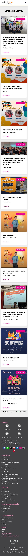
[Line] (7, 448)
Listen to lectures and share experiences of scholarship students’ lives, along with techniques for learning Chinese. (14, 314)
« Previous (5, 412)
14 (20, 412)
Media (22, 547)
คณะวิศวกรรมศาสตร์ (5, 471)
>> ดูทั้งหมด (4, 501)
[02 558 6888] (19, 425)
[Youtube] (14, 448)
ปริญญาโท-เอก (4, 481)
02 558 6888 (19, 429)
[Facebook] (4, 448)
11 (13, 412)
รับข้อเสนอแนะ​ (19, 437)
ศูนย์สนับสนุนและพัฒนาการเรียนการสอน (9, 495)
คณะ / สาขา (5, 455)
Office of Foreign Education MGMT (9, 483)
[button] (26, 3)
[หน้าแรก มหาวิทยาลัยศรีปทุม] (14, 542)
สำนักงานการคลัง (5, 496)
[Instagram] (20, 448)
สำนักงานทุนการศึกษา (6, 498)
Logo (2, 520)
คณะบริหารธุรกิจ (4, 466)
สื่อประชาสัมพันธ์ (7, 515)
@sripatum (7, 429)
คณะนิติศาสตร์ (4, 476)
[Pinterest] (14, 451)
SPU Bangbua (4, 510)
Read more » (6, 52)
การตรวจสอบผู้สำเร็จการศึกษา (10, 536)
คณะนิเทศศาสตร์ (4, 459)
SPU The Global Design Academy (9, 480)
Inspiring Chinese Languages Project (12, 130)
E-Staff (3, 530)
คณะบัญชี (3, 469)
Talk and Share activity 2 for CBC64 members (12, 198)
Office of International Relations (9, 493)
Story (15, 547)
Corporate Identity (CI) (6, 518)
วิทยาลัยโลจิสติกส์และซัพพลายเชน (8, 468)
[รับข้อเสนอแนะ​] (19, 433)
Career (3, 531)
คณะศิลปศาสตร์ (4, 464)
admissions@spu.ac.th (7, 437)
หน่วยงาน (4, 487)
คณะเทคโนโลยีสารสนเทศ (6, 473)
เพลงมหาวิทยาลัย (5, 525)
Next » (24, 412)
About (4, 547)
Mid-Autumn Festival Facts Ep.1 (11, 358)
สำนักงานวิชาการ (4, 489)
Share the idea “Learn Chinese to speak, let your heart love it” (14, 272)
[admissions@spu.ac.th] (7, 433)
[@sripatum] (7, 425)
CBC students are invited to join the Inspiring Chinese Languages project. (12, 88)
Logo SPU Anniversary (6, 521)
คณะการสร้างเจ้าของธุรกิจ (6, 461)
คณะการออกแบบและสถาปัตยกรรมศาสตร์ (10, 475)
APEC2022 (4, 512)
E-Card (3, 523)
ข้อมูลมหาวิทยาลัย (6, 534)
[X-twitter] (10, 448)
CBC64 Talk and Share (8, 235)
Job (11, 549)
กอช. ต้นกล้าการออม (5, 506)
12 (16, 412)
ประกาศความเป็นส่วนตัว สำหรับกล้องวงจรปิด (10, 444)
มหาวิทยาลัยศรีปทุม (5, 508)
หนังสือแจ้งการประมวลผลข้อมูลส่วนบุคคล (10, 442)
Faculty (10, 547)
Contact (15, 549)
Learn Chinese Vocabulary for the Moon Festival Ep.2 (13, 400)
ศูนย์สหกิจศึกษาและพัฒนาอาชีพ (8, 500)
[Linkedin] (17, 448)
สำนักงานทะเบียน (5, 491)
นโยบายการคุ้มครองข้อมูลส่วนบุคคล (9, 441)
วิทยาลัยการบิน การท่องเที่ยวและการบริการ (10, 463)
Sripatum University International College (11, 478)
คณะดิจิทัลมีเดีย (4, 457)
